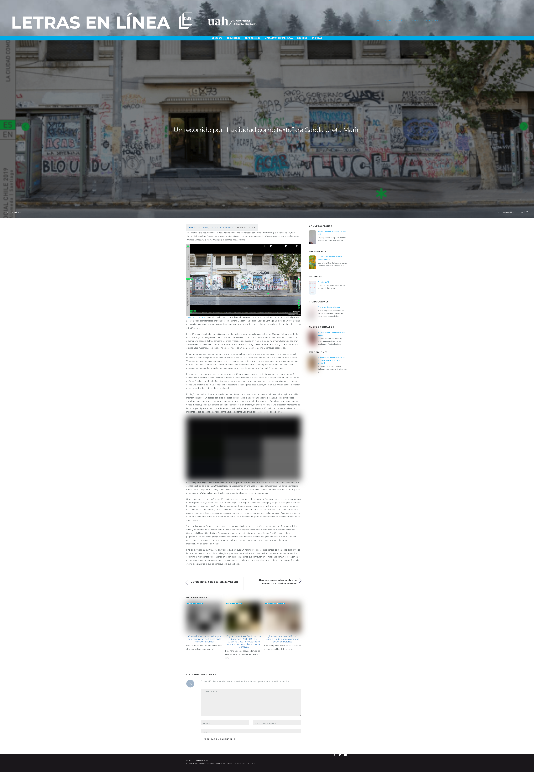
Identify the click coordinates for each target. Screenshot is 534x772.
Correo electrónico (266, 723)
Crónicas (317, 38)
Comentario (210, 692)
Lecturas (217, 38)
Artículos (400, 20)
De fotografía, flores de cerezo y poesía (214, 581)
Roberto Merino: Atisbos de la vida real (332, 232)
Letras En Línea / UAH (195, 760)
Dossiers (302, 38)
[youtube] (345, 754)
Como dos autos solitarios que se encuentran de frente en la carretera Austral (204, 639)
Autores (387, 20)
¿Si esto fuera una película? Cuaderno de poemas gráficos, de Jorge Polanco (282, 639)
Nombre (208, 723)
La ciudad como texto (196, 317)
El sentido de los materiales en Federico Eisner (330, 258)
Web (205, 732)
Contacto (414, 20)
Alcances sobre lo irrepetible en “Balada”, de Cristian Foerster (278, 582)
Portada (375, 20)
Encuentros (233, 38)
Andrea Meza (15, 212)
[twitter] (340, 754)
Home (194, 227)
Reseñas (199, 603)
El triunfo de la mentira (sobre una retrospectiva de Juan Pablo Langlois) (331, 360)
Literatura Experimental (279, 38)
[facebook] (335, 754)
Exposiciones (226, 227)
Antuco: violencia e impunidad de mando (331, 333)
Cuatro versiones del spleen (329, 307)
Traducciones (252, 38)
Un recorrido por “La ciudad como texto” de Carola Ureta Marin (267, 130)
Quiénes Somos (430, 20)
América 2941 (323, 282)
